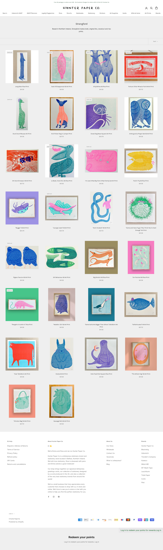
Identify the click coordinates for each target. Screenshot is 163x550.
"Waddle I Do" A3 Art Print (61, 324)
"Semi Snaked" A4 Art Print (101, 228)
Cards (125, 13)
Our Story (109, 446)
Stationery (91, 13)
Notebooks (79, 13)
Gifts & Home (135, 13)
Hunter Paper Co (147, 446)
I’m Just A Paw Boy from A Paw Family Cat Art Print (101, 181)
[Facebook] (48, 496)
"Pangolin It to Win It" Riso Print (22, 324)
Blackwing (145, 449)
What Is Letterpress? (113, 460)
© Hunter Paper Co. (14, 519)
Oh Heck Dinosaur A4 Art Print (22, 181)
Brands (158, 13)
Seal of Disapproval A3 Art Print (61, 86)
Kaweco (144, 460)
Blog (108, 464)
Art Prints (148, 13)
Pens (60, 13)
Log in (158, 530)
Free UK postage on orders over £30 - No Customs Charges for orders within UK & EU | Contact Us (81, 2)
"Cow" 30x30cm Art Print (22, 374)
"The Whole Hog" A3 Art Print (141, 374)
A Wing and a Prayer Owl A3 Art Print (141, 134)
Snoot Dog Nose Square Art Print (101, 134)
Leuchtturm (145, 471)
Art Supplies (114, 13)
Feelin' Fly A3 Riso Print (141, 181)
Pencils (69, 13)
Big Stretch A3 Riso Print (101, 277)
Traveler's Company (148, 457)
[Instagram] (53, 496)
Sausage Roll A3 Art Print (62, 421)
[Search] (151, 8)
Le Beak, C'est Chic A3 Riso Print (61, 181)
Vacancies (110, 457)
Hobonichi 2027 (17, 13)
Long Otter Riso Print (22, 86)
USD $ (11, 513)
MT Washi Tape (146, 468)
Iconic (143, 479)
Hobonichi (145, 453)
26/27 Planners (32, 13)
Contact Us (110, 453)
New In (5, 13)
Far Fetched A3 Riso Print (141, 277)
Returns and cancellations (16, 464)
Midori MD (145, 464)
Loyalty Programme (48, 13)
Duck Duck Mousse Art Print (22, 134)
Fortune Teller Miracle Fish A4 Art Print (141, 86)
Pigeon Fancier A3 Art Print (22, 277)
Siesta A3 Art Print (62, 374)
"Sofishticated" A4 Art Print (141, 324)
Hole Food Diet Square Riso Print (101, 374)
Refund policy (12, 457)
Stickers (102, 13)
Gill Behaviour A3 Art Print (61, 277)
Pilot (142, 482)
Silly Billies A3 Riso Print (101, 86)
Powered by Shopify (16, 522)
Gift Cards (11, 460)
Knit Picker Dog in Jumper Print (61, 134)
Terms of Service (13, 449)
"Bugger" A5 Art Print (22, 228)
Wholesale (110, 449)
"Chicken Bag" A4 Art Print (22, 421)
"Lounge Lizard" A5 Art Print (62, 228)
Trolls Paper (145, 475)
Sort (154, 41)
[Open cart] (156, 8)
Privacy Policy (12, 453)
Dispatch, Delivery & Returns (17, 446)
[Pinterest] (59, 496)
